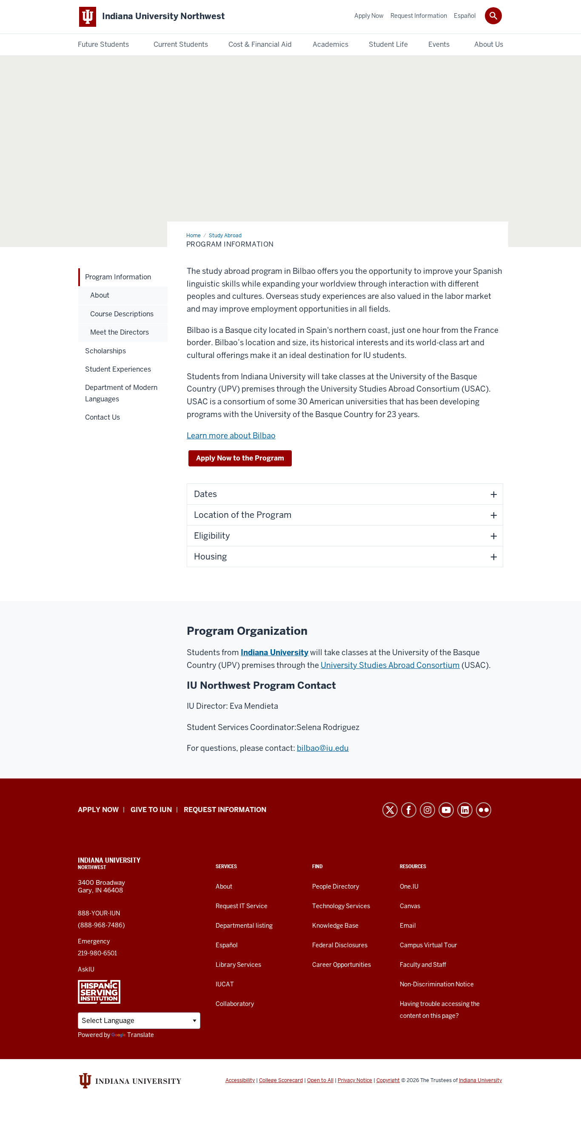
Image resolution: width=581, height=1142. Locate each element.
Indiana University (274, 652)
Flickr (483, 810)
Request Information (225, 809)
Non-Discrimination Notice (437, 984)
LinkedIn (465, 810)
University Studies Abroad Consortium (390, 665)
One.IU (409, 886)
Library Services (238, 965)
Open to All (320, 1080)
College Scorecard (281, 1080)
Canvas (410, 906)
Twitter (390, 810)
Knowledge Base (335, 925)
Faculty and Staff (423, 965)
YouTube (446, 810)
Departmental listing (244, 925)
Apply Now (98, 809)
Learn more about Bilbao (231, 435)
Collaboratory (235, 1004)
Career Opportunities (341, 965)
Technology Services (341, 906)
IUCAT (225, 984)
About (224, 886)
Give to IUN (151, 809)
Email (408, 925)
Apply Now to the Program (240, 458)
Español (227, 945)
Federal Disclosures (339, 945)
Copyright (388, 1080)
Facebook (408, 810)
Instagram (427, 810)
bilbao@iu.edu (323, 748)
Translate (140, 1035)
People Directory (335, 886)
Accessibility (240, 1080)
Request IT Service (242, 906)
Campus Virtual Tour (428, 945)
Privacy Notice (355, 1080)
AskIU (86, 969)
